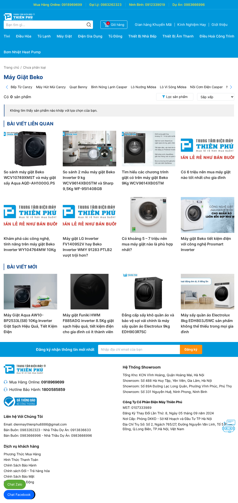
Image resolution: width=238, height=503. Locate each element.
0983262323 (111, 5)
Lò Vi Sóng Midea (173, 87)
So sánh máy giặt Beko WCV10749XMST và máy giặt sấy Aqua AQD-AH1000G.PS (30, 177)
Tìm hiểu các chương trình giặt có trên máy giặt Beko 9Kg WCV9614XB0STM (145, 177)
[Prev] (7, 87)
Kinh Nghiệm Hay (191, 24)
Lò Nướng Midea (143, 87)
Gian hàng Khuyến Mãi (153, 24)
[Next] (231, 87)
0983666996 (194, 5)
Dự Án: (177, 5)
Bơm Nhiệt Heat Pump (22, 52)
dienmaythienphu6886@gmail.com (40, 424)
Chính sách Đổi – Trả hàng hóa (27, 471)
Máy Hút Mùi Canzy (51, 87)
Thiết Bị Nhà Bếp (142, 36)
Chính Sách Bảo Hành (20, 465)
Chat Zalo (14, 484)
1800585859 (53, 389)
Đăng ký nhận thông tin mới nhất (65, 349)
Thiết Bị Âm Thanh (178, 36)
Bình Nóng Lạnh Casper (109, 87)
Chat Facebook (19, 494)
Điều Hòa (23, 36)
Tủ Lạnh (44, 36)
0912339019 (155, 5)
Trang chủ (11, 67)
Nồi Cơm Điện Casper (206, 87)
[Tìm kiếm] (89, 24)
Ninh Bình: (136, 5)
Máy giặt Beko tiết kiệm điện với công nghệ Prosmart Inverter (206, 244)
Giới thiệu (220, 24)
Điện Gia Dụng (90, 36)
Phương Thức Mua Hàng (22, 454)
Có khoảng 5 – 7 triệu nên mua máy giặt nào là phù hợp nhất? (147, 244)
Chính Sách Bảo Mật (19, 476)
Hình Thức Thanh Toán (21, 460)
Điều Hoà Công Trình (217, 36)
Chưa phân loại (34, 67)
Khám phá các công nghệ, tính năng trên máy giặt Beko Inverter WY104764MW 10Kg (30, 244)
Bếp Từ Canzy (21, 87)
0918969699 (72, 5)
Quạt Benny (78, 87)
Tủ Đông (115, 36)
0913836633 (80, 430)
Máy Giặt (64, 36)
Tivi (7, 36)
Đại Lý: (94, 5)
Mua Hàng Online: (47, 5)
